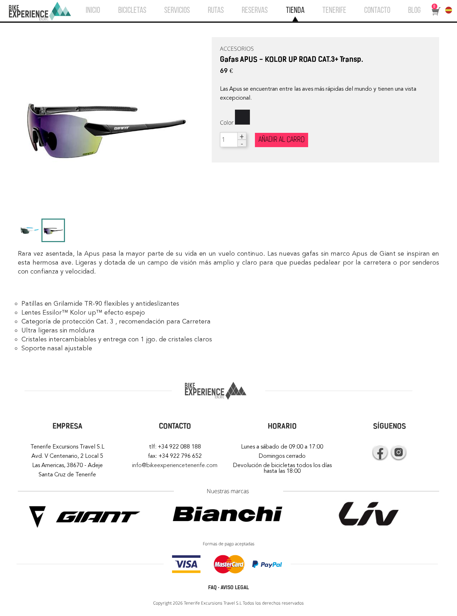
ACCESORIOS (237, 48)
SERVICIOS (177, 10)
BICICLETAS (132, 10)
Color (226, 122)
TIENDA (295, 10)
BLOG (414, 10)
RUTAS (216, 10)
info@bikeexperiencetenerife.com (174, 465)
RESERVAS (255, 10)
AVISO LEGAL (235, 588)
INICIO (93, 10)
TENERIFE (334, 10)
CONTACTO (377, 10)
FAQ (212, 588)
